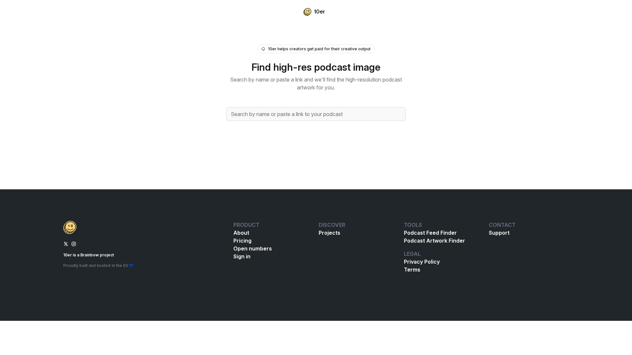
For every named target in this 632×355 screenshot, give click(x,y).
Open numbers (252, 248)
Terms (412, 269)
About (241, 232)
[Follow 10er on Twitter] (65, 243)
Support (499, 232)
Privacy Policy (422, 261)
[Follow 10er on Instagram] (73, 243)
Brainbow (89, 254)
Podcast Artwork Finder (434, 240)
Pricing (242, 240)
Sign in (241, 256)
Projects (329, 232)
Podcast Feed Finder (430, 232)
